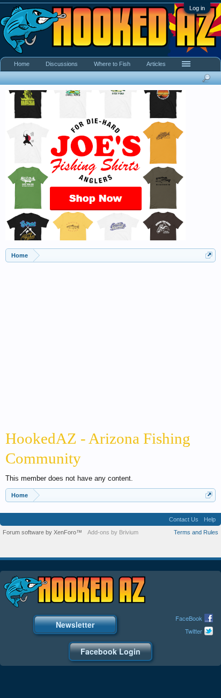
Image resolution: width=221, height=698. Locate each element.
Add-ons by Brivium (112, 532)
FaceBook (188, 618)
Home (22, 64)
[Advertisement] (110, 343)
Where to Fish (112, 64)
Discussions (62, 64)
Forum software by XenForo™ (42, 532)
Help (210, 519)
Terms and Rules (196, 532)
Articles (156, 64)
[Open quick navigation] (208, 255)
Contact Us (183, 519)
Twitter (193, 631)
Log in (197, 8)
